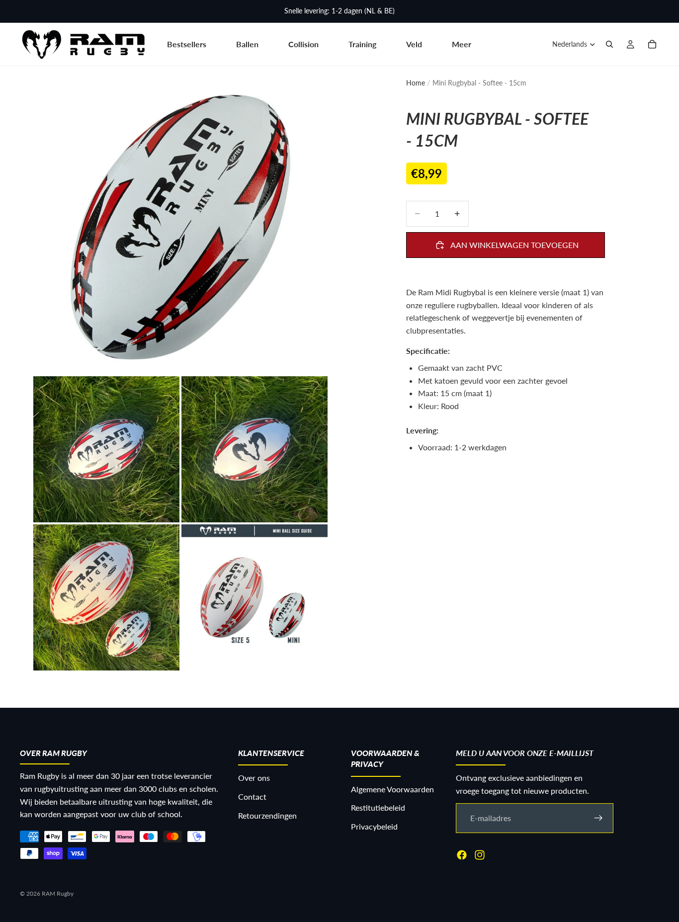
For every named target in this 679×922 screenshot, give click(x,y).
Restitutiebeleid (378, 808)
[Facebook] (462, 855)
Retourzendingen (267, 815)
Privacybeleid (374, 826)
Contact (252, 796)
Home (415, 83)
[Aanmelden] (598, 818)
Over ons (254, 778)
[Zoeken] (609, 44)
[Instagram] (480, 855)
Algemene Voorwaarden (392, 789)
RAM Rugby (58, 893)
